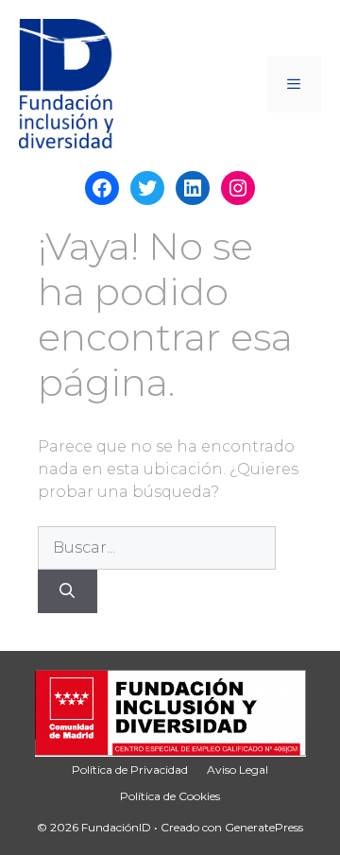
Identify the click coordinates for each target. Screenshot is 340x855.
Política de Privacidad (130, 769)
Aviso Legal (237, 769)
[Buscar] (67, 591)
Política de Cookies (170, 796)
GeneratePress (264, 827)
